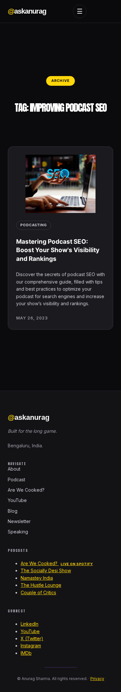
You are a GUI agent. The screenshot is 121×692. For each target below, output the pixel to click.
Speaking (18, 531)
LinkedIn (29, 624)
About (14, 469)
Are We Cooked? (26, 490)
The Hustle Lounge (41, 585)
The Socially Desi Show (46, 570)
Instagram (31, 645)
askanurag (27, 11)
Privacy (97, 678)
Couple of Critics (38, 592)
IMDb (26, 653)
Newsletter (19, 521)
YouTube (17, 500)
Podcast (16, 479)
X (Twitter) (32, 638)
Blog (12, 511)
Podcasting (33, 225)
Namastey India (37, 578)
